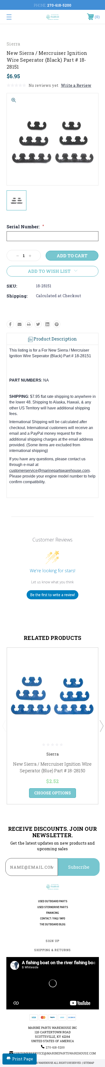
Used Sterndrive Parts (52, 907)
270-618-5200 (59, 5)
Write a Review (76, 85)
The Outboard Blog (52, 924)
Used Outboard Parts (52, 901)
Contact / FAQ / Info (52, 918)
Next (101, 726)
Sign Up (52, 941)
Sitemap (88, 1063)
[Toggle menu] (16, 17)
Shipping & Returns (52, 950)
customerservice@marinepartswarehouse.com (49, 470)
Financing (52, 913)
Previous (3, 726)
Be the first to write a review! (52, 594)
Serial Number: (25, 226)
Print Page (22, 1058)
